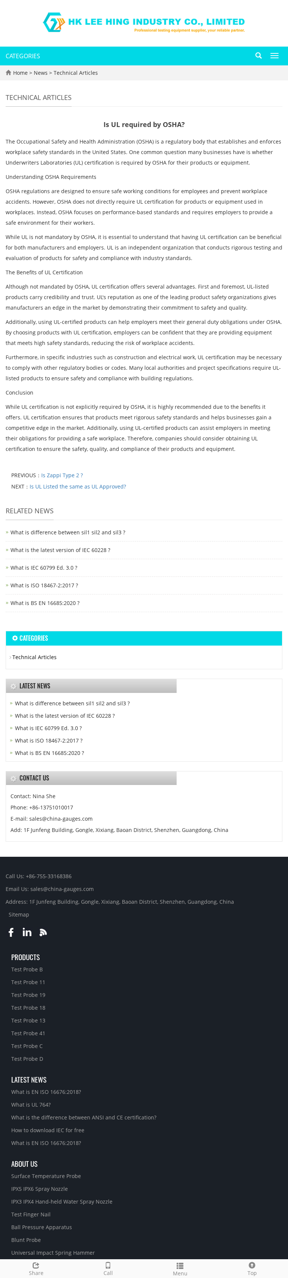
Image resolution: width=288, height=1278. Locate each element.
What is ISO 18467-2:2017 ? (44, 585)
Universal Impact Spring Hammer (53, 1252)
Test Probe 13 (28, 1020)
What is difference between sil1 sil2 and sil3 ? (67, 532)
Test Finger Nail (31, 1214)
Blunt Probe (26, 1239)
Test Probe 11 (28, 982)
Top (252, 1272)
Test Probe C (27, 1046)
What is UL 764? (31, 1104)
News (41, 72)
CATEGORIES (23, 56)
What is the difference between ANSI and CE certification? (83, 1117)
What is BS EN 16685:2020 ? (45, 602)
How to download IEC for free (47, 1130)
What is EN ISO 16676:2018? (46, 1091)
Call (108, 1272)
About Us (24, 1163)
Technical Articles (75, 72)
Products (25, 956)
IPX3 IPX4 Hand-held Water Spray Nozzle (61, 1201)
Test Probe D (27, 1058)
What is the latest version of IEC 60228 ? (60, 550)
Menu (180, 1273)
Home (20, 72)
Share (36, 1272)
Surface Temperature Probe (46, 1176)
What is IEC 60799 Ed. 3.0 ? (43, 567)
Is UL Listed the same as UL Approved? (78, 486)
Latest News (28, 1079)
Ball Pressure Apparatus (41, 1227)
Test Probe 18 (28, 1007)
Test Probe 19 (28, 994)
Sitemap (19, 914)
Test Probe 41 (28, 1033)
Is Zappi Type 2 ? (62, 475)
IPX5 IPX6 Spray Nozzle (39, 1188)
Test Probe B (27, 969)
